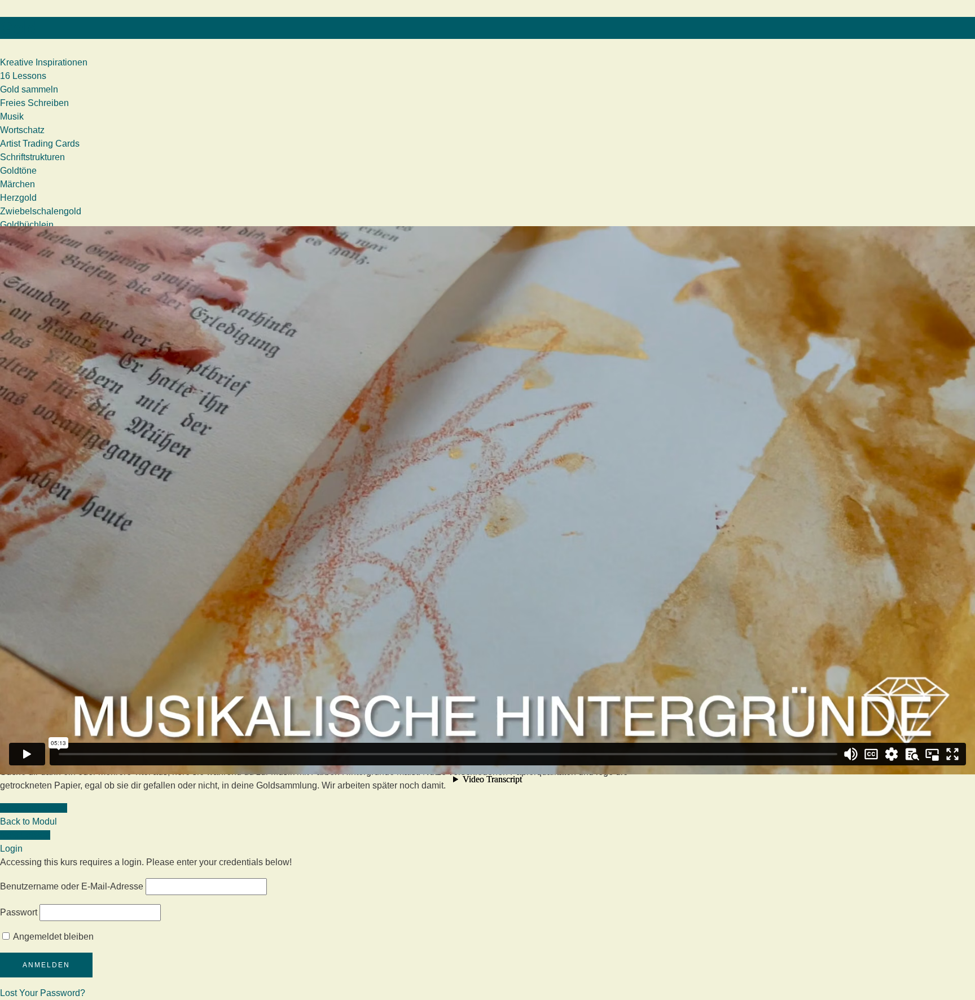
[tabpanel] (333, 609)
